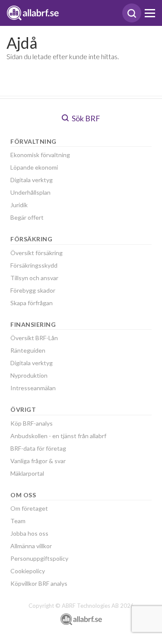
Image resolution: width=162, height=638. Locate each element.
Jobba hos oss (29, 533)
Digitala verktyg (31, 179)
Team (17, 520)
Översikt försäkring (36, 252)
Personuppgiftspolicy (39, 558)
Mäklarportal (27, 473)
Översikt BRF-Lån (34, 337)
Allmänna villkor (31, 546)
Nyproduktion (29, 375)
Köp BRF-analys (31, 423)
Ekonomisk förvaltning (40, 154)
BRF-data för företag (38, 448)
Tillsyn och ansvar (34, 277)
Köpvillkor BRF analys (38, 583)
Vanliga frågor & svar (38, 460)
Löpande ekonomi (34, 167)
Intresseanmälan (33, 388)
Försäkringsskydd (33, 265)
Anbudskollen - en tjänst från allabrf (58, 435)
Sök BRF (85, 118)
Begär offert (27, 217)
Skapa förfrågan (31, 302)
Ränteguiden (27, 350)
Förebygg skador (32, 290)
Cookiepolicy (27, 571)
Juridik (19, 204)
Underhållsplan (30, 192)
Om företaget (29, 508)
